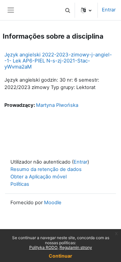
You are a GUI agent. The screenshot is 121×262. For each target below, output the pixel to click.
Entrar (109, 10)
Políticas (19, 184)
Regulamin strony (75, 247)
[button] (67, 10)
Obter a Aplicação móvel (38, 177)
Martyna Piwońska (57, 105)
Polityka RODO (43, 247)
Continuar (60, 256)
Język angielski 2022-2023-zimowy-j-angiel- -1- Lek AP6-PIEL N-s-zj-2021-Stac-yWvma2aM (58, 60)
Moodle (53, 203)
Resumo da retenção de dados (46, 169)
